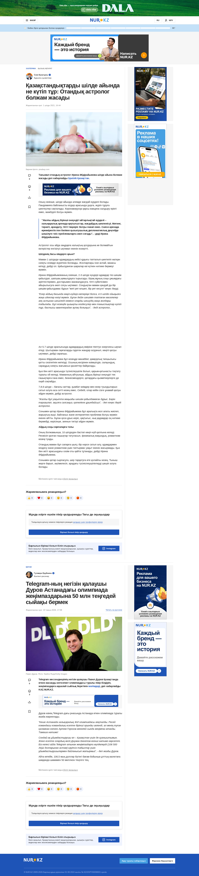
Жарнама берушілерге (162, 861)
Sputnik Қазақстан (78, 178)
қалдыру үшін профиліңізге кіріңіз (88, 522)
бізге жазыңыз (70, 479)
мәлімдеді (94, 686)
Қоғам (29, 567)
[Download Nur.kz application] (99, 8)
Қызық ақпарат (45, 68)
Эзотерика (31, 68)
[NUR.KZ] (99, 20)
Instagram (110, 548)
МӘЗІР (33, 20)
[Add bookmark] (29, 207)
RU (158, 20)
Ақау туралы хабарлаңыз (134, 861)
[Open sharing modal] (29, 197)
